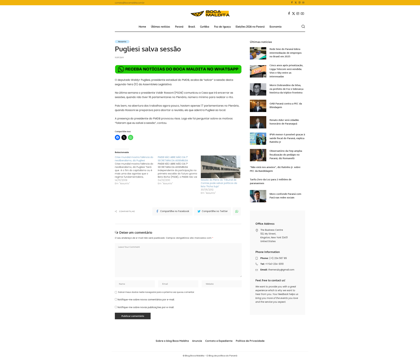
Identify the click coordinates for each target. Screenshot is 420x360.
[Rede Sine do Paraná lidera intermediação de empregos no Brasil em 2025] (258, 53)
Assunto (122, 41)
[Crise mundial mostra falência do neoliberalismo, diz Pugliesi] (136, 170)
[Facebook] (292, 2)
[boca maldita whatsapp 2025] (178, 69)
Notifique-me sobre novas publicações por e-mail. (146, 307)
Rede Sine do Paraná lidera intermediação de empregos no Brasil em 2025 (286, 52)
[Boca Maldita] (210, 13)
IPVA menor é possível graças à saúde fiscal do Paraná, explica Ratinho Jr (287, 138)
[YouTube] (303, 2)
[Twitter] (296, 2)
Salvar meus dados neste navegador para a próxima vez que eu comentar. (156, 292)
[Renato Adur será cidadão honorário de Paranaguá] (258, 122)
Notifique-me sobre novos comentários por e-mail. (146, 299)
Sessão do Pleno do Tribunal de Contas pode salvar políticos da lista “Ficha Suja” (219, 183)
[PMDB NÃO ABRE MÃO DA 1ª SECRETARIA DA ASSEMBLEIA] (179, 170)
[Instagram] (299, 2)
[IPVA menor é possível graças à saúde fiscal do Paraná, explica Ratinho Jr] (258, 139)
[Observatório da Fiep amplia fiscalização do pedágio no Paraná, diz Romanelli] (258, 155)
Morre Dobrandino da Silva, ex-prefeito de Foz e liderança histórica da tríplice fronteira (286, 89)
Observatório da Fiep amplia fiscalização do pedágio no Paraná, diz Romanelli (286, 154)
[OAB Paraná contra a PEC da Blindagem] (258, 106)
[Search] (303, 27)
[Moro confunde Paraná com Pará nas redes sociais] (258, 196)
